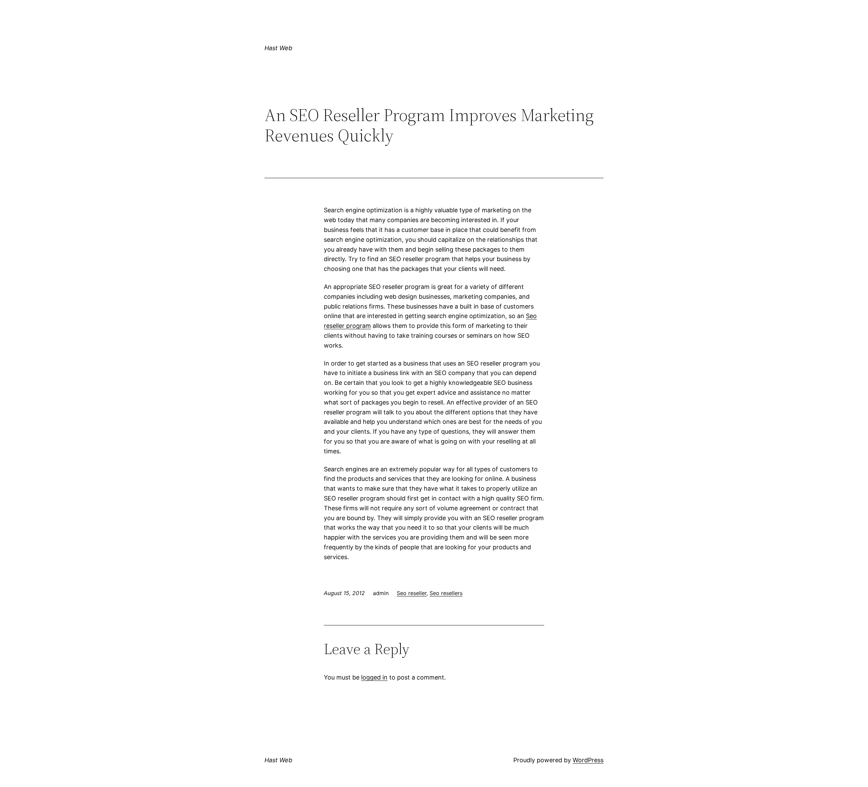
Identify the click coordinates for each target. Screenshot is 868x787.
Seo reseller (412, 593)
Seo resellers (446, 593)
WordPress (588, 760)
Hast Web (278, 48)
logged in (374, 677)
